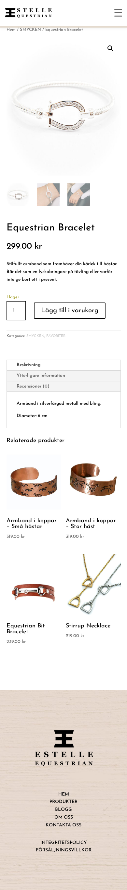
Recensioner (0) (33, 386)
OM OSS (63, 817)
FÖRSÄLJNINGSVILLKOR (64, 850)
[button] (110, 48)
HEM (63, 794)
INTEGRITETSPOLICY (63, 842)
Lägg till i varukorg (69, 310)
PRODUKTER (63, 801)
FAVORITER (55, 336)
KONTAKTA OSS (63, 825)
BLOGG (63, 809)
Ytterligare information (41, 375)
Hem (11, 30)
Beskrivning (29, 365)
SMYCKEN (30, 30)
